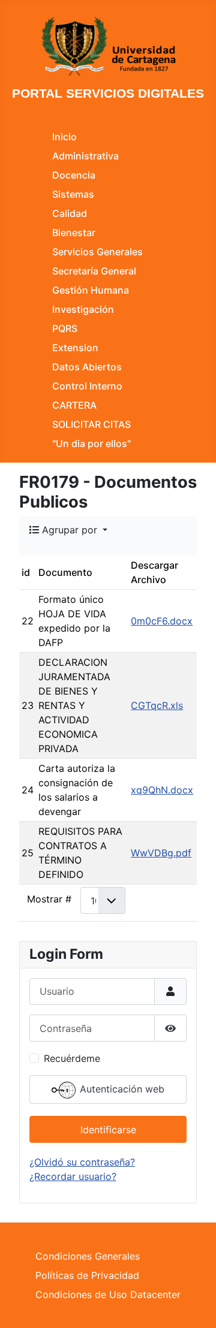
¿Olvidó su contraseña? (82, 1162)
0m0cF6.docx (162, 621)
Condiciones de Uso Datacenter (108, 1294)
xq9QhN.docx (162, 790)
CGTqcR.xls (157, 705)
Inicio (64, 137)
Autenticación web (120, 1089)
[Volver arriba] (195, 1305)
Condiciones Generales (87, 1256)
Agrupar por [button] (69, 530)
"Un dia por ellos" (91, 443)
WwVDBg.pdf (161, 853)
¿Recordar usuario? (72, 1176)
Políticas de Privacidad (87, 1275)
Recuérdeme (72, 1058)
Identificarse (108, 1130)
